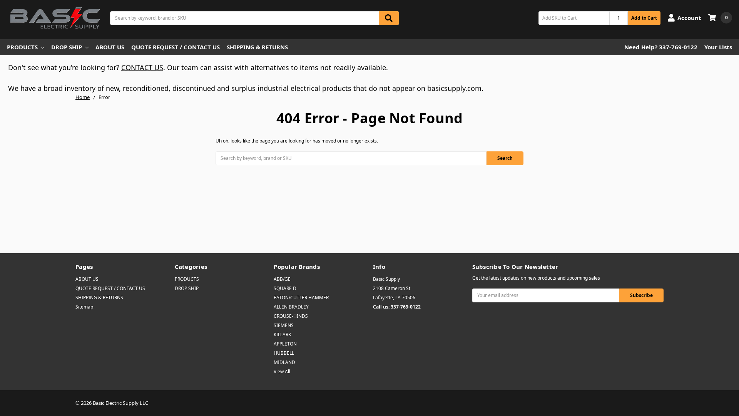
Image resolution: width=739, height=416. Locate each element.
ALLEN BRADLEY (291, 307)
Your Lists (718, 47)
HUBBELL (284, 353)
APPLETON (285, 344)
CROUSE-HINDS (291, 316)
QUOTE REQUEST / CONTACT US (175, 47)
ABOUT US (109, 47)
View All (282, 371)
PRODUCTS (22, 47)
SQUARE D (285, 288)
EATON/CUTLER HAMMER (301, 297)
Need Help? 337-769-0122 (660, 47)
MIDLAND (284, 362)
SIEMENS (284, 325)
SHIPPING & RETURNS (257, 47)
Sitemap (84, 307)
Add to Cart (644, 18)
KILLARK (282, 334)
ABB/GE (282, 279)
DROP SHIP (66, 47)
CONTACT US (142, 67)
